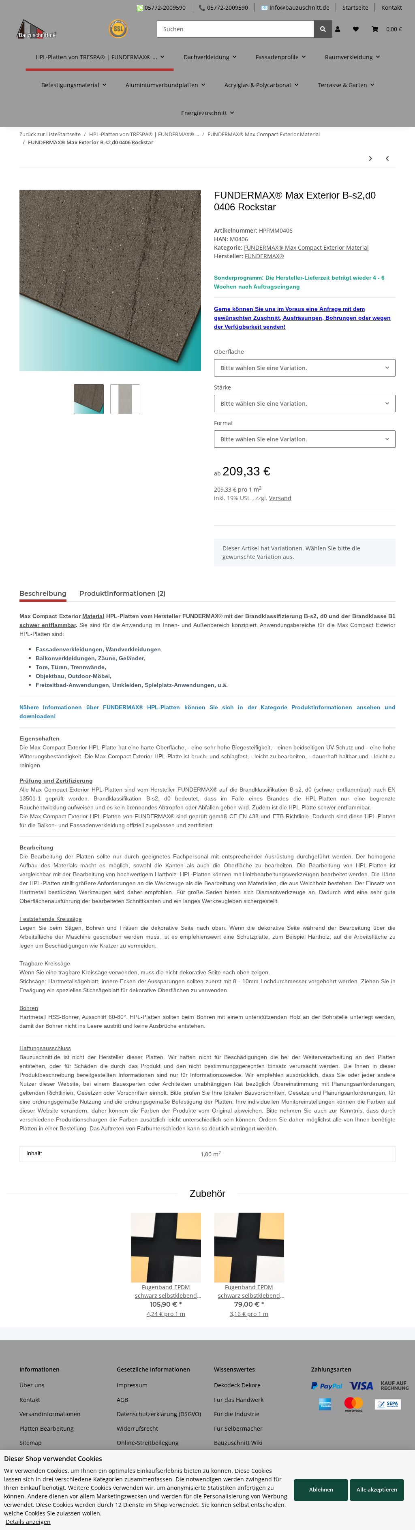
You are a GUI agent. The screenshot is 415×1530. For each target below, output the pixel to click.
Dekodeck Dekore (237, 1385)
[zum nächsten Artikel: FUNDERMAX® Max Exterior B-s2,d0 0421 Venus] (370, 158)
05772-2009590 (164, 7)
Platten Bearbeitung (46, 1428)
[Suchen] (323, 29)
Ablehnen (321, 1489)
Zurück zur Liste (38, 134)
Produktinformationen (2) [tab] (122, 593)
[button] (338, 29)
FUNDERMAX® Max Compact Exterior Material (306, 247)
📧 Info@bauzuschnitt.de (295, 7)
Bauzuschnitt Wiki (238, 1443)
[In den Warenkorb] (25, 185)
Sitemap (30, 1443)
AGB (122, 1400)
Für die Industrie (236, 1414)
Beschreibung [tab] (42, 593)
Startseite (355, 7)
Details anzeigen (28, 1522)
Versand (280, 498)
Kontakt (391, 7)
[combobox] (305, 368)
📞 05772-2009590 (223, 7)
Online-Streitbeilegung (148, 1443)
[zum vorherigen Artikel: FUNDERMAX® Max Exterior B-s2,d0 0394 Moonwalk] (387, 158)
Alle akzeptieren (377, 1489)
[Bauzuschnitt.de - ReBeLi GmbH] (76, 29)
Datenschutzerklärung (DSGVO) (159, 1414)
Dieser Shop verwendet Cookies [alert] (53, 1458)
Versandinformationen (50, 1414)
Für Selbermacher (238, 1428)
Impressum (132, 1385)
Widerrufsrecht (137, 1428)
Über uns (32, 1385)
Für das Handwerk (238, 1400)
